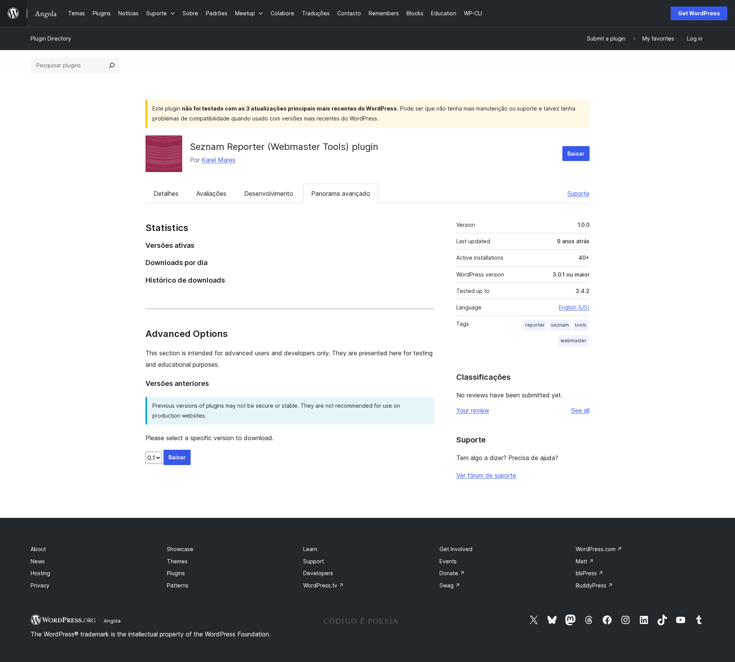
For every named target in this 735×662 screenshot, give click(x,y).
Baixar (576, 153)
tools (580, 325)
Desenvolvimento (268, 193)
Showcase (180, 549)
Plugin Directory (51, 38)
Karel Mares (218, 160)
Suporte (578, 193)
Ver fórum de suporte (486, 475)
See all (580, 410)
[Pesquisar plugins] (111, 65)
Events (448, 561)
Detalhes (166, 193)
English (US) (574, 307)
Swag (449, 585)
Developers (318, 573)
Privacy (40, 585)
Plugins (176, 573)
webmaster (573, 340)
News (38, 561)
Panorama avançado (340, 193)
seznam (560, 325)
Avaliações (211, 193)
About (38, 549)
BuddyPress (594, 585)
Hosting (40, 573)
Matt (585, 561)
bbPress (589, 573)
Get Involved (455, 549)
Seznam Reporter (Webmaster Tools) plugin (284, 146)
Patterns (177, 585)
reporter (535, 325)
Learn (310, 549)
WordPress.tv (323, 585)
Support (313, 561)
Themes (177, 561)
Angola (112, 621)
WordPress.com (599, 549)
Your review (472, 410)
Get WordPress (699, 13)
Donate (452, 573)
